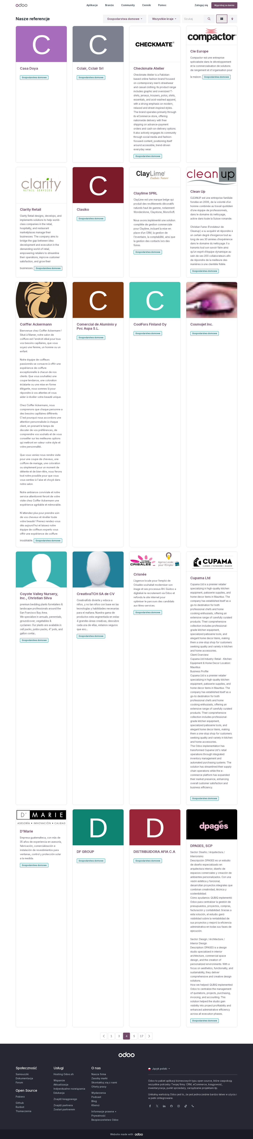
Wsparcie (59, 1080)
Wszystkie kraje (162, 19)
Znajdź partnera (63, 1105)
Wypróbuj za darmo (224, 5)
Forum (19, 1082)
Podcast (96, 1096)
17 (141, 1036)
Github (20, 1102)
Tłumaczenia (23, 1111)
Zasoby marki (99, 1078)
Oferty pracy (98, 1086)
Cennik (146, 5)
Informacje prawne (102, 1111)
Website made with (122, 1134)
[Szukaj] (209, 19)
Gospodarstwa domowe (123, 19)
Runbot (20, 1107)
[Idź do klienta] (41, 44)
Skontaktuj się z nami (104, 1082)
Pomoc (162, 5)
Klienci (95, 1105)
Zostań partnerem (64, 1109)
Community (128, 5)
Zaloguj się (201, 5)
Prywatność (98, 1115)
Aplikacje (92, 5)
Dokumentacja (24, 1078)
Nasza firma (98, 1074)
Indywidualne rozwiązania (69, 1088)
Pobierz (20, 1096)
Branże (109, 5)
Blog (94, 1101)
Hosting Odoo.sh (64, 1074)
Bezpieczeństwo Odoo (104, 1119)
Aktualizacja (61, 1084)
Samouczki (22, 1074)
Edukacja (59, 1092)
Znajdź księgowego (65, 1099)
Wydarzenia (98, 1092)
